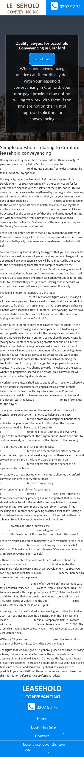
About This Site (42, 727)
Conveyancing (22, 9)
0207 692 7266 (70, 6)
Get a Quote (42, 59)
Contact (42, 736)
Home (42, 719)
